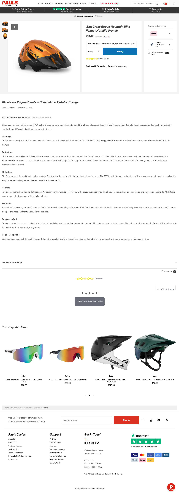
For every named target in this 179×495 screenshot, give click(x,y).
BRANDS (59, 4)
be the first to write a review (90, 301)
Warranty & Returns (57, 449)
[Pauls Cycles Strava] (167, 420)
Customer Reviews (15, 446)
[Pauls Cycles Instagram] (151, 420)
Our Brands (12, 442)
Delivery (53, 439)
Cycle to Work (55, 463)
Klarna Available (56, 453)
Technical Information (96, 66)
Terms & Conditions (15, 453)
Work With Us (13, 449)
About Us (11, 439)
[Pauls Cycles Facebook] (143, 420)
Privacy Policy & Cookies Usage (20, 456)
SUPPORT (93, 4)
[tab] (166, 287)
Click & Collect (55, 442)
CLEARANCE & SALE (109, 4)
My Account (12, 459)
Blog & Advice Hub (57, 459)
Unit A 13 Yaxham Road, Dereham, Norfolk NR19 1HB (103, 474)
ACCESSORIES (71, 4)
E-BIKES (49, 4)
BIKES (40, 4)
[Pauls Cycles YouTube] (159, 420)
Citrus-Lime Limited (97, 488)
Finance (53, 446)
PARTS (83, 4)
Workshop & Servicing (58, 456)
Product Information (117, 66)
